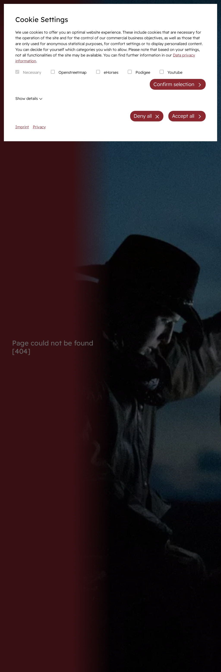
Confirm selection (173, 84)
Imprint (22, 126)
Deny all (143, 116)
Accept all (183, 116)
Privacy (39, 126)
